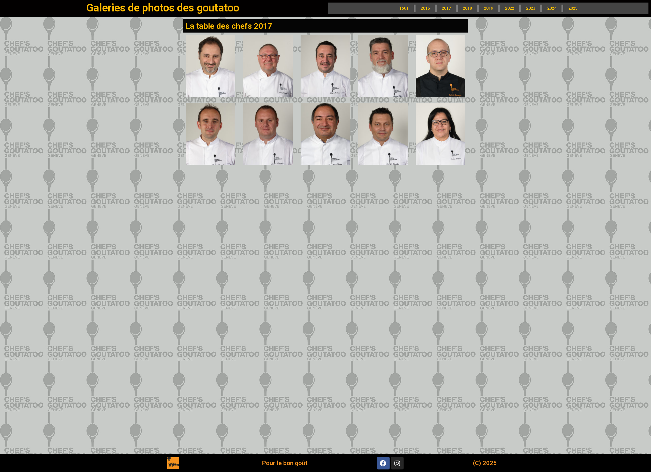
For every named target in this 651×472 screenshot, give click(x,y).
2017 (446, 8)
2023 (530, 8)
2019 (488, 8)
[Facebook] (383, 463)
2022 (509, 8)
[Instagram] (397, 463)
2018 (467, 8)
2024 (551, 8)
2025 (573, 8)
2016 (425, 8)
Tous (404, 8)
